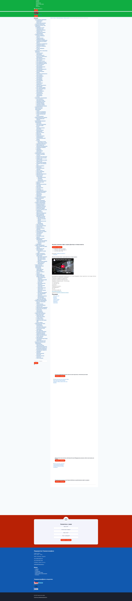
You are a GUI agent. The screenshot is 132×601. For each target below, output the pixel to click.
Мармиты (38, 183)
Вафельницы (39, 166)
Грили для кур (39, 170)
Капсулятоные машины (42, 240)
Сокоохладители (39, 189)
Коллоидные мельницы (41, 206)
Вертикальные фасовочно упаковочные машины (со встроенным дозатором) (41, 347)
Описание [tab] (55, 254)
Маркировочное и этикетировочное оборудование (39, 108)
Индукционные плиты (40, 203)
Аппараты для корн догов (41, 156)
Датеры (38, 110)
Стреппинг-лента (39, 318)
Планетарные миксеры (41, 225)
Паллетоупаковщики (39, 197)
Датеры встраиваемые (41, 111)
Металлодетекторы (42, 177)
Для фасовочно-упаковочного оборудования (39, 94)
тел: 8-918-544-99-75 (38, 558)
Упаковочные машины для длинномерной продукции (42, 293)
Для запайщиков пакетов (41, 63)
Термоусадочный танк (41, 340)
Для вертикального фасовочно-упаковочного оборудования (41, 56)
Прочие (38, 96)
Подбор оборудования (39, 245)
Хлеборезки (38, 195)
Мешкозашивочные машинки (41, 117)
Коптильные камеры (40, 208)
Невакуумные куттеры (42, 142)
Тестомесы (38, 234)
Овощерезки (40, 223)
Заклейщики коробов (40, 101)
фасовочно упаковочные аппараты (63, 292)
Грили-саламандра (40, 171)
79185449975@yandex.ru (39, 564)
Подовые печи (39, 226)
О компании (38, 2)
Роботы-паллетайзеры (41, 201)
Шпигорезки (38, 151)
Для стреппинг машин (40, 87)
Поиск (36, 363)
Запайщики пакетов (39, 34)
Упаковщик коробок (40, 104)
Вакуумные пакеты (40, 314)
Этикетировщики (40, 116)
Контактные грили (40, 181)
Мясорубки (38, 186)
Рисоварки (38, 188)
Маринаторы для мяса (41, 143)
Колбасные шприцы (40, 204)
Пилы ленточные (39, 224)
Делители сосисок (40, 132)
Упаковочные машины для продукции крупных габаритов (42, 297)
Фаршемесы (38, 244)
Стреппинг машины (40, 103)
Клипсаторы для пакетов (41, 308)
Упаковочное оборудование (41, 300)
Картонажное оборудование (41, 97)
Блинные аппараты (40, 165)
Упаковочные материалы (40, 313)
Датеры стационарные (41, 112)
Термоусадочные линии (41, 299)
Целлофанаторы (39, 311)
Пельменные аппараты (41, 147)
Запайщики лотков (40, 27)
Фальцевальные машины (41, 191)
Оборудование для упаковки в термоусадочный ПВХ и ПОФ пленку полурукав (42, 280)
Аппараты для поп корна (41, 157)
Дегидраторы (39, 172)
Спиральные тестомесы (41, 231)
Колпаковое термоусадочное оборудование (39, 269)
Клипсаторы (38, 134)
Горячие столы (39, 306)
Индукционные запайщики (41, 307)
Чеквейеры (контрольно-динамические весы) (42, 179)
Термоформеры (39, 33)
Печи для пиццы (39, 187)
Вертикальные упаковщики (40, 19)
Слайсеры (38, 148)
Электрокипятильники (41, 196)
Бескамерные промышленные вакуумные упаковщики (41, 325)
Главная (37, 0)
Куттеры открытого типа (41, 209)
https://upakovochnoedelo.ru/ (56, 291)
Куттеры (38, 140)
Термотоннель (39, 273)
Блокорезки (38, 123)
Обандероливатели (40, 102)
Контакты (38, 6)
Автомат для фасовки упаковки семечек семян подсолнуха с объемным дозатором (71, 374)
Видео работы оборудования (41, 573)
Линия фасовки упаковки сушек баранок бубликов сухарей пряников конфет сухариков (72, 480)
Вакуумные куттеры (42, 141)
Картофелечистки (41, 217)
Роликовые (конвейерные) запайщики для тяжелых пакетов (41, 41)
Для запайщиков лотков (41, 62)
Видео (37, 5)
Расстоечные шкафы (40, 230)
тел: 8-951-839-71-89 (38, 560)
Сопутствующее (39, 358)
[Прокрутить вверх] (130, 598)
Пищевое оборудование (40, 202)
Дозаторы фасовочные (40, 24)
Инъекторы (38, 133)
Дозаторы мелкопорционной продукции (40, 353)
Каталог (37, 1)
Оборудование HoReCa (40, 153)
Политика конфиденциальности (40, 597)
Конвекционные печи (40, 207)
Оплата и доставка (40, 4)
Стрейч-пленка (39, 317)
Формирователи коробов (41, 105)
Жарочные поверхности (41, 173)
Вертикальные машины (42, 261)
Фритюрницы (39, 194)
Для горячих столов (40, 60)
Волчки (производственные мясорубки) (40, 127)
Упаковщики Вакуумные (40, 323)
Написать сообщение (57, 247)
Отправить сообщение (66, 539)
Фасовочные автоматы (41, 23)
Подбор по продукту (61, 253)
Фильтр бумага (39, 322)
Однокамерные (39, 337)
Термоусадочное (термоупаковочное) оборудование (39, 266)
